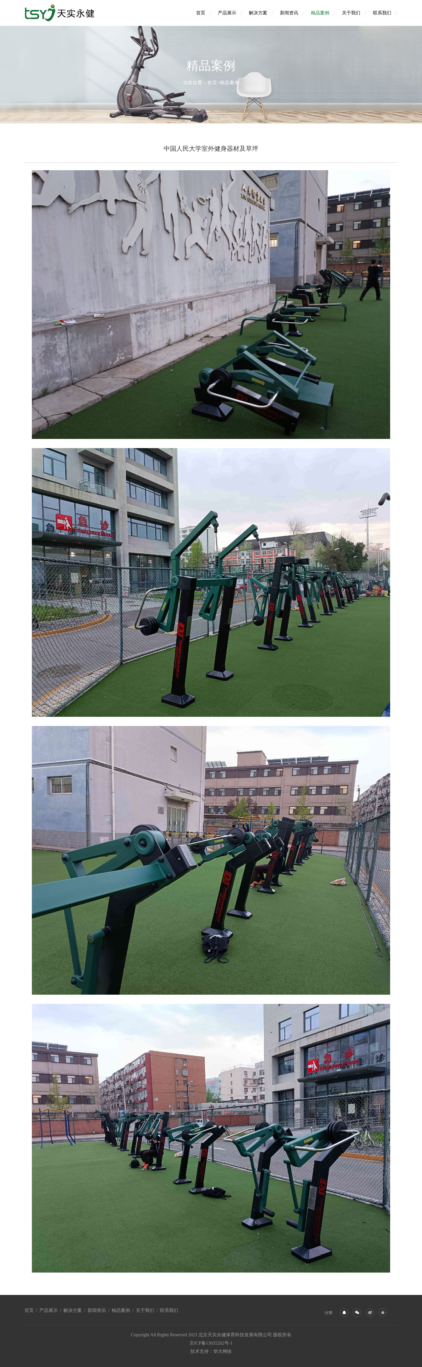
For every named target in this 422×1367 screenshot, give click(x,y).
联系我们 (382, 12)
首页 (200, 12)
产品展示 (227, 12)
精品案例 (320, 12)
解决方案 (258, 12)
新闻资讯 (289, 12)
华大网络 (222, 1351)
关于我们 (351, 12)
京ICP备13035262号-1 (211, 1343)
